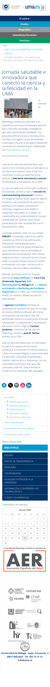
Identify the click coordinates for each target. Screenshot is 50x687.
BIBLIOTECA (11, 447)
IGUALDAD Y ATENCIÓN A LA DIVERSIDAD (18, 481)
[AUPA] (16, 611)
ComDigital (20, 305)
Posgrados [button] (24, 29)
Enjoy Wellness (22, 277)
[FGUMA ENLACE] (16, 598)
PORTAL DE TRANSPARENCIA (18, 461)
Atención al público (18, 413)
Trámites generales (18, 401)
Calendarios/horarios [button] (24, 35)
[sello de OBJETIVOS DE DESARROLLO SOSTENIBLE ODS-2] (16, 590)
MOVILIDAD (10, 467)
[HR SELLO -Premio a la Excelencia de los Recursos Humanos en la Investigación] (16, 635)
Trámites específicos (19, 405)
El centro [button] (24, 18)
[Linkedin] (29, 385)
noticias (8, 53)
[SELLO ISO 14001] (33, 624)
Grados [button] (24, 24)
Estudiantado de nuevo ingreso (19, 428)
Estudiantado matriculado (17, 434)
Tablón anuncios (17, 409)
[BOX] (18, 107)
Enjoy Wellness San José (18, 149)
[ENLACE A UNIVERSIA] (33, 590)
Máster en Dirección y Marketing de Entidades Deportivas (24, 288)
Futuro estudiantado (14, 422)
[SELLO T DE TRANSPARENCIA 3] (16, 624)
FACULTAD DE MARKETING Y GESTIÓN (24, 49)
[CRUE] (33, 598)
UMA (4, 45)
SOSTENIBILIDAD (12, 473)
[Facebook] (4, 385)
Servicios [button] (24, 40)
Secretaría (9, 397)
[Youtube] (22, 385)
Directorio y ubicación (20, 417)
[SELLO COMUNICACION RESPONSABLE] (33, 611)
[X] (10, 385)
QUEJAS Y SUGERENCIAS (16, 497)
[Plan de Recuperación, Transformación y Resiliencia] (33, 635)
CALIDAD (8, 455)
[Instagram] (16, 385)
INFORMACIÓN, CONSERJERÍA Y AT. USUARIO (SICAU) (21, 490)
